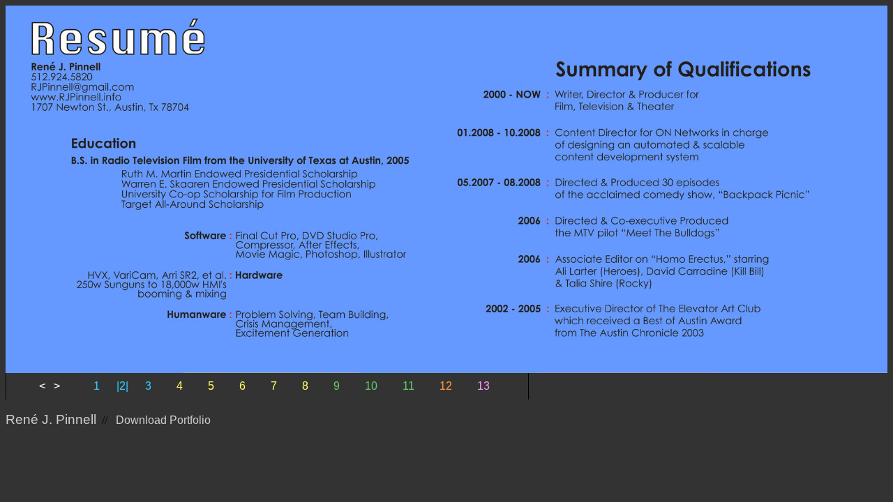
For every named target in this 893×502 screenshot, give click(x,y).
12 (446, 386)
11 (408, 386)
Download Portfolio (163, 420)
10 (371, 386)
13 (483, 386)
